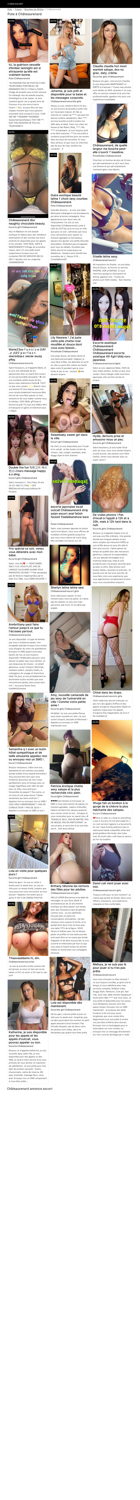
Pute (10, 9)
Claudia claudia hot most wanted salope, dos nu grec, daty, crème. (110, 69)
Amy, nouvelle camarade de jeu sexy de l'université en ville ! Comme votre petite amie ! (69, 700)
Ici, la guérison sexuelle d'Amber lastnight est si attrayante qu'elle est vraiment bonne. (25, 70)
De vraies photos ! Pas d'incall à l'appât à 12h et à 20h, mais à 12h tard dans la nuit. (112, 520)
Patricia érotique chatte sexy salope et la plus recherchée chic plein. (67, 789)
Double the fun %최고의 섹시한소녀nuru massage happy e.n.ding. (28, 471)
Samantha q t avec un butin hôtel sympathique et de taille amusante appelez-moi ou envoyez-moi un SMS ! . (28, 754)
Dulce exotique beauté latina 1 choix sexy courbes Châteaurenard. (69, 198)
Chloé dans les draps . (108, 692)
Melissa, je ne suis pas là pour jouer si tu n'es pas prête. (109, 968)
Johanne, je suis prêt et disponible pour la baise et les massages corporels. (69, 94)
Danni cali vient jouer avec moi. (111, 885)
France (18, 9)
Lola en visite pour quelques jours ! (28, 872)
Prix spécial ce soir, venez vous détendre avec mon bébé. (26, 552)
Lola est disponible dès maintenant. (66, 1004)
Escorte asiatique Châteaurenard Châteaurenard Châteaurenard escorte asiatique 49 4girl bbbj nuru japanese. (111, 351)
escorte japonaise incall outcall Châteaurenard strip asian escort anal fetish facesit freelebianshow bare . (70, 513)
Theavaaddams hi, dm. (24, 958)
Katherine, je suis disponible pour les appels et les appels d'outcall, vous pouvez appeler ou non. (28, 1037)
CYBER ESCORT (15, 4)
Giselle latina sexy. (105, 256)
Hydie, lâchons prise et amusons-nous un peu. (108, 437)
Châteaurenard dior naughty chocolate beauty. (27, 221)
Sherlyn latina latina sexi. (67, 587)
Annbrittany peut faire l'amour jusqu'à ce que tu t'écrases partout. (26, 628)
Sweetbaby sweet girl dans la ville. (69, 436)
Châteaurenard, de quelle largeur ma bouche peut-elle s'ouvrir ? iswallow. (110, 149)
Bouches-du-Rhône (34, 9)
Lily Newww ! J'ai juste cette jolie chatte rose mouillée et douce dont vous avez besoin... (66, 342)
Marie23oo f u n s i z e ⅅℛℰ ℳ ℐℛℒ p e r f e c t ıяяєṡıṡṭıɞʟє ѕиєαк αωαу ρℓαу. (27, 354)
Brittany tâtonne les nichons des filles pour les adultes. (70, 887)
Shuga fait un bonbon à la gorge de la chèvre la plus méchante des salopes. (110, 806)
